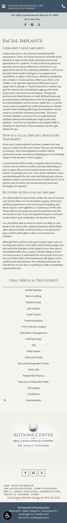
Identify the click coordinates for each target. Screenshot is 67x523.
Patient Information (22, 485)
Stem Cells (33, 369)
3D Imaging (33, 388)
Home (6, 485)
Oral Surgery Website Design (23, 497)
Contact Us (10, 494)
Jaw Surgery (33, 308)
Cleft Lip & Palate (34, 357)
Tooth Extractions (33, 320)
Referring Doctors (49, 491)
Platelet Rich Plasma (33, 375)
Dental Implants (33, 290)
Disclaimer (23, 494)
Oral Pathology (33, 338)
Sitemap (35, 494)
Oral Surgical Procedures (33, 280)
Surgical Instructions (26, 491)
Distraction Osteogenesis (33, 332)
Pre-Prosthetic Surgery (33, 326)
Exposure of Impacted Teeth (33, 381)
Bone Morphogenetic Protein (33, 363)
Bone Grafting (33, 296)
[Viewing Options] (7, 515)
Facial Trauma (33, 314)
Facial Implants (33, 400)
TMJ (33, 345)
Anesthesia (34, 394)
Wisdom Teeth (33, 302)
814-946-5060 (33, 19)
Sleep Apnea (33, 351)
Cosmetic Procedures (45, 488)
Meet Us (8, 491)
